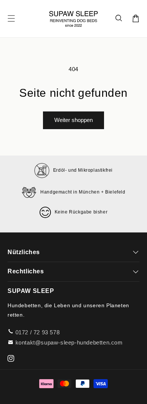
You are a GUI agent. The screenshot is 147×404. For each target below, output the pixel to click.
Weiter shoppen (73, 120)
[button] (119, 18)
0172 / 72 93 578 (37, 332)
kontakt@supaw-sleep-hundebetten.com (69, 342)
